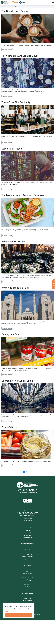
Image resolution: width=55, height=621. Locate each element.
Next (30, 472)
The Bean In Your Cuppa (14, 11)
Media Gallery (27, 559)
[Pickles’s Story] (27, 444)
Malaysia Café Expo (27, 577)
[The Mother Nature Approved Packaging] (27, 212)
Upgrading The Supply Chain (17, 380)
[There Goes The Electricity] (27, 119)
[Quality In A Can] (27, 351)
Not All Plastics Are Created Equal (19, 55)
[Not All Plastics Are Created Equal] (27, 73)
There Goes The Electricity (15, 102)
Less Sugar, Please (11, 148)
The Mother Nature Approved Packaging (23, 195)
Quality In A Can (10, 334)
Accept (18, 615)
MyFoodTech (26, 584)
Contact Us (27, 563)
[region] (18, 610)
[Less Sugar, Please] (27, 166)
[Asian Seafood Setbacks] (27, 258)
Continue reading (7, 49)
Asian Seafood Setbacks (14, 241)
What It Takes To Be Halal (15, 287)
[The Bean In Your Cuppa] (27, 28)
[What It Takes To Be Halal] (27, 305)
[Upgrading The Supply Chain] (27, 398)
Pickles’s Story (9, 427)
